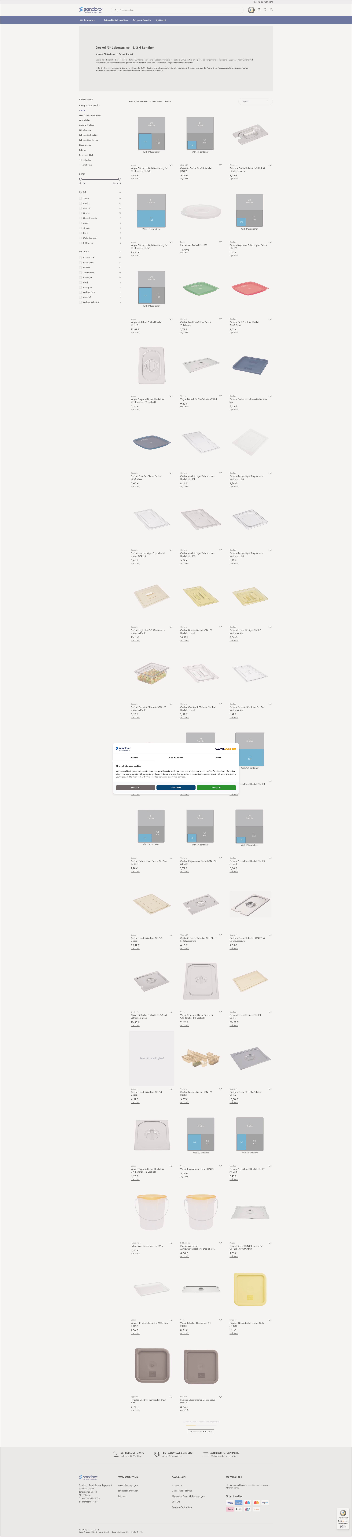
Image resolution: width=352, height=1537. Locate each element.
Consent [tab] (134, 757)
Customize (176, 788)
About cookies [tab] (176, 757)
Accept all (216, 788)
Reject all (135, 788)
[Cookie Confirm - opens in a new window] (225, 749)
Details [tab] (218, 757)
